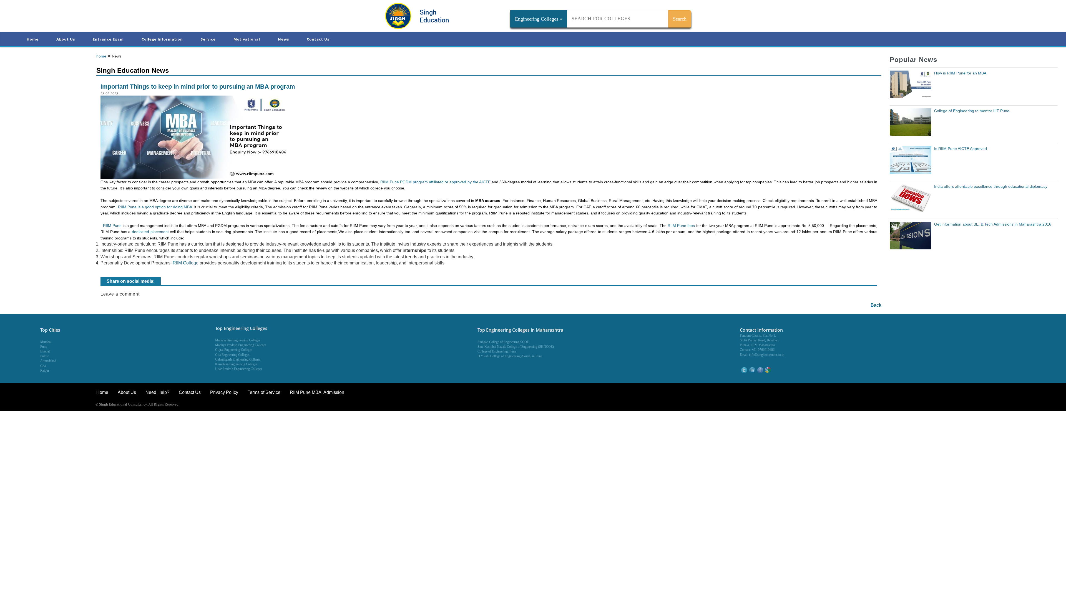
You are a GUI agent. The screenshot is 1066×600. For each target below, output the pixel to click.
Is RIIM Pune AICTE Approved (960, 148)
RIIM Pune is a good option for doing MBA (155, 207)
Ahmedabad (48, 361)
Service (208, 39)
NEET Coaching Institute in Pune (994, 404)
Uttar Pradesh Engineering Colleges (238, 369)
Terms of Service (264, 392)
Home (33, 39)
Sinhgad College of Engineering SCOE (503, 342)
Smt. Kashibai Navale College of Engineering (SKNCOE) (515, 347)
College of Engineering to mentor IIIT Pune (971, 111)
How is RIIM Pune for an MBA (960, 73)
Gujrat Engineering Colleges (233, 350)
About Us (65, 39)
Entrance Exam (108, 39)
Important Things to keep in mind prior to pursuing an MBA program (197, 86)
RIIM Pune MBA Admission (317, 392)
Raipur (44, 370)
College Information (162, 39)
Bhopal (45, 351)
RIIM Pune (112, 225)
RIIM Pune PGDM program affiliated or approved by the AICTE (435, 182)
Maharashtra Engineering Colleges (237, 340)
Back (876, 305)
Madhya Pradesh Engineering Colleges (240, 345)
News (283, 39)
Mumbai (45, 342)
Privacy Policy (224, 392)
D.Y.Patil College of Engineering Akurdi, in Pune (509, 356)
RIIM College (185, 263)
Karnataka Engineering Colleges (236, 364)
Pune (43, 347)
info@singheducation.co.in (766, 355)
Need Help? (157, 392)
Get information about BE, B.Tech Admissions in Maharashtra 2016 (992, 224)
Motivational (246, 39)
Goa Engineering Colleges (232, 355)
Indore (44, 356)
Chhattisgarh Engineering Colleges (238, 359)
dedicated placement (150, 231)
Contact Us (318, 39)
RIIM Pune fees (681, 225)
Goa (43, 366)
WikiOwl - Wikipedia (1043, 404)
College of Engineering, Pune (496, 351)
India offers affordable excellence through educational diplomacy (990, 186)
